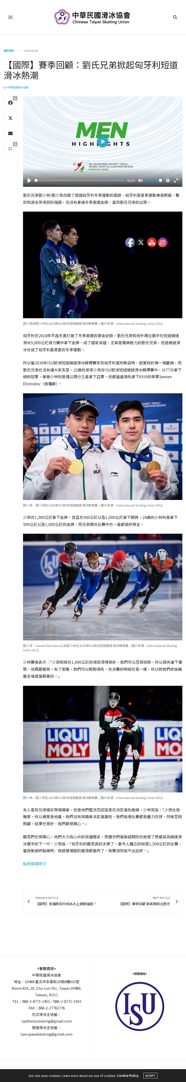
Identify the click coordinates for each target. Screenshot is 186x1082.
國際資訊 (9, 50)
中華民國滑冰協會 (17, 87)
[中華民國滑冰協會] (93, 17)
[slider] (79, 180)
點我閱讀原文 (34, 864)
